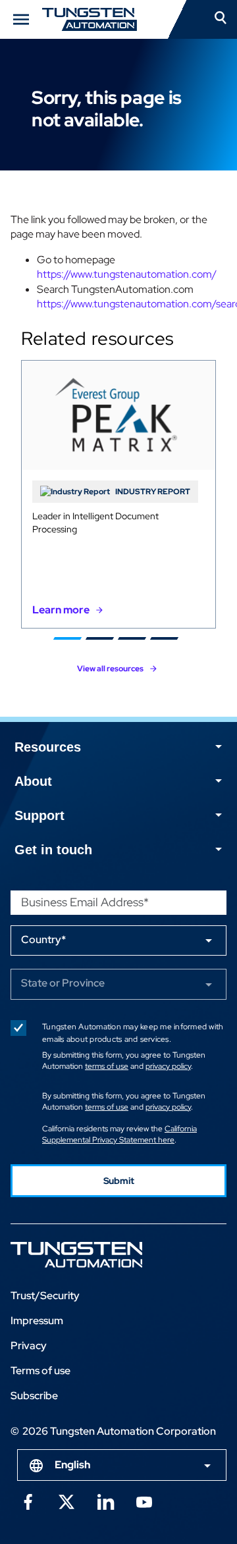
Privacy (29, 1345)
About (33, 781)
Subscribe (34, 1395)
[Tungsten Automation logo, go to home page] (106, 1255)
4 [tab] (164, 638)
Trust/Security (45, 1295)
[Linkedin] (105, 1501)
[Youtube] (144, 1501)
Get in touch (53, 849)
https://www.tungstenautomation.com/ (127, 274)
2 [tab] (100, 638)
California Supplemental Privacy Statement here (119, 1134)
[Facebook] (27, 1501)
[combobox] (121, 1465)
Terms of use (40, 1370)
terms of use (106, 1066)
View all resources (110, 668)
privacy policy (168, 1066)
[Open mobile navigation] (21, 19)
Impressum (37, 1320)
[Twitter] (66, 1501)
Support (39, 815)
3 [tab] (132, 638)
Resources (47, 747)
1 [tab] (67, 638)
